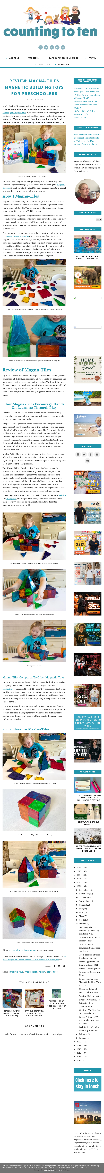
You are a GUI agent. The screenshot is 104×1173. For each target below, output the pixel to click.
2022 (79, 882)
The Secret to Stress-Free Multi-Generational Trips (87, 257)
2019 (79, 1045)
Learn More (48, 1171)
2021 (79, 886)
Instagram (11, 498)
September (84, 901)
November (84, 893)
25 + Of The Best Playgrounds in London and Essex (89, 947)
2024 (79, 875)
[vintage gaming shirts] (87, 675)
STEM (49, 972)
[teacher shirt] (87, 553)
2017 (79, 1052)
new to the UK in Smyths (17, 236)
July (81, 908)
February (83, 1034)
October (83, 897)
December (83, 890)
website (62, 495)
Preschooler (31, 972)
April (81, 919)
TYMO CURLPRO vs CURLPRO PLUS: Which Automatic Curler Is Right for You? (88, 797)
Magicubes (7, 688)
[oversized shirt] (87, 706)
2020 (79, 1041)
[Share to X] (59, 966)
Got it (59, 1171)
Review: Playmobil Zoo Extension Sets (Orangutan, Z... (89, 1003)
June (81, 912)
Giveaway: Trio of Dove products (88, 823)
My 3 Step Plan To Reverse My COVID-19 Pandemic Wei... (89, 930)
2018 (79, 1049)
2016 (79, 1056)
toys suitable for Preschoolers (22, 950)
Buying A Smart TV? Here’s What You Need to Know (89, 1020)
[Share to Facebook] (54, 966)
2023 (79, 878)
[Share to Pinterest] (64, 966)
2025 (79, 871)
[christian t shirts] (87, 523)
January (82, 1038)
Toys (55, 972)
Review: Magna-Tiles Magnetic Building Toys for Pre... (90, 982)
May (81, 916)
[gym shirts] (87, 614)
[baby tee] (87, 761)
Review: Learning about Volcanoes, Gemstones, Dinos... (90, 971)
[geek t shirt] (87, 645)
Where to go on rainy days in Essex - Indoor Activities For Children (88, 848)
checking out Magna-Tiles (14, 112)
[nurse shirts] (87, 584)
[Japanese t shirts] (87, 493)
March (82, 923)
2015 (79, 1060)
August (82, 904)
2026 (79, 867)
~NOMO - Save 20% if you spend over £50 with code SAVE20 (85, 104)
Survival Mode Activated (90, 996)
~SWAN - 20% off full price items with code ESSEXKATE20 (86, 114)
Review (42, 972)
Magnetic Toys (16, 972)
